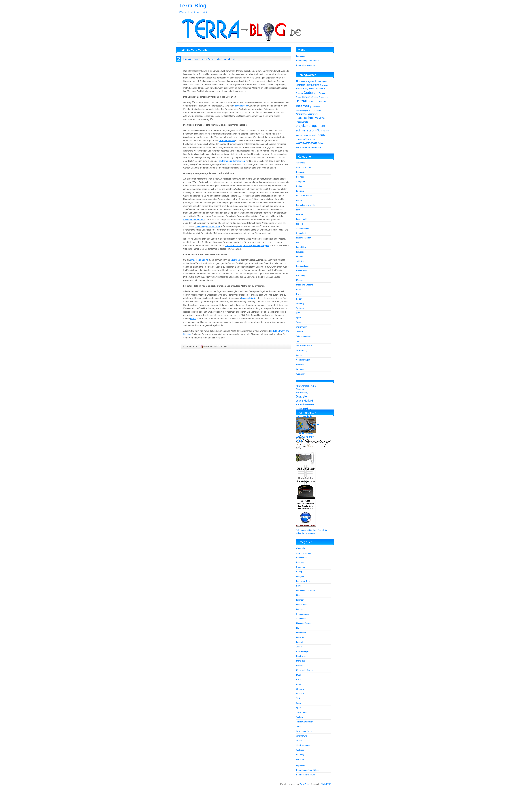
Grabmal (299, 93)
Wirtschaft (300, 374)
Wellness (322, 143)
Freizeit (299, 224)
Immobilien (312, 101)
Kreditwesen (301, 271)
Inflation (322, 101)
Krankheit (312, 111)
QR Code (313, 131)
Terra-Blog (193, 5)
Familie (299, 200)
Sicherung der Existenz (194, 219)
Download (324, 85)
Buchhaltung (312, 85)
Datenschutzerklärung (305, 65)
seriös (193, 318)
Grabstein (311, 93)
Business (300, 177)
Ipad (312, 107)
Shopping (300, 303)
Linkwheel (235, 260)
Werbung (298, 148)
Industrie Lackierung (305, 533)
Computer (300, 181)
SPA (327, 131)
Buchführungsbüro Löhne (307, 60)
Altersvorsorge (304, 81)
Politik (298, 294)
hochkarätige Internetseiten (207, 226)
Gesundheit (301, 233)
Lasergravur (313, 114)
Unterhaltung (301, 350)
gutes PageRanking (199, 260)
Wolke (304, 147)
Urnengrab (300, 139)
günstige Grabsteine (319, 97)
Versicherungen (303, 360)
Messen (299, 280)
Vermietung (310, 139)
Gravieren (323, 93)
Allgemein (300, 163)
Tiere (298, 341)
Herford (301, 101)
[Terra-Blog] (241, 29)
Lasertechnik (305, 118)
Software (300, 308)
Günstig (306, 97)
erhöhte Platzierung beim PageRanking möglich (247, 245)
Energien (300, 191)
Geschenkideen (302, 228)
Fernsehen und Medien (306, 205)
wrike (311, 147)
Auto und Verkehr (303, 167)
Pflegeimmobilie (303, 122)
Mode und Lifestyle (304, 285)
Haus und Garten (303, 238)
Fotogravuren (308, 88)
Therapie (312, 136)
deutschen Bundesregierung (232, 161)
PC (323, 118)
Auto (314, 81)
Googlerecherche (227, 140)
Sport (298, 322)
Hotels (299, 242)
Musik (318, 118)
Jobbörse (300, 261)
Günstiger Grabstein (317, 530)
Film (298, 210)
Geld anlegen (302, 530)
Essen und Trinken (304, 196)
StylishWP (326, 784)
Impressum (301, 56)
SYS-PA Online (302, 135)
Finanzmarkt (301, 219)
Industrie (300, 252)
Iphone (317, 107)
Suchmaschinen (240, 105)
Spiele (298, 317)
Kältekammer (301, 114)
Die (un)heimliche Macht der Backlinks (209, 59)
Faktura (299, 88)
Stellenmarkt (301, 327)
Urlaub (320, 135)
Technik (299, 331)
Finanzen (300, 214)
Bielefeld (300, 85)
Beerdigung (323, 81)
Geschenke (320, 88)
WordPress (304, 784)
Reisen (299, 299)
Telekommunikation (304, 336)
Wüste (318, 147)
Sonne (321, 130)
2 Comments (223, 346)
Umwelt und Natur (304, 346)
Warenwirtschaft (306, 143)
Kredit (318, 111)
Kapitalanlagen (302, 111)
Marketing (300, 275)
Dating (299, 186)
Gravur (298, 97)
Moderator (208, 346)
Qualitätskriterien (249, 298)
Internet (302, 106)
